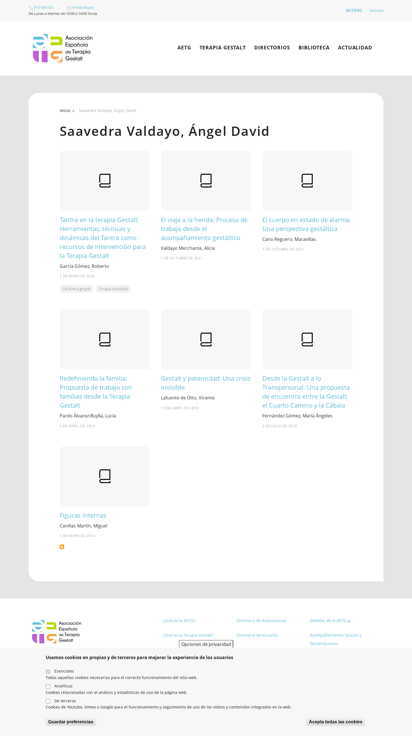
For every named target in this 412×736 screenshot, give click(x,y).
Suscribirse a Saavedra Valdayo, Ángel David (62, 547)
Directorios (272, 47)
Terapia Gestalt (223, 47)
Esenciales (64, 671)
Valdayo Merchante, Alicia (188, 248)
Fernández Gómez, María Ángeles (297, 416)
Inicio (65, 110)
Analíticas (63, 686)
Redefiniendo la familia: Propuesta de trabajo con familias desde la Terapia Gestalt (96, 391)
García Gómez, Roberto (84, 266)
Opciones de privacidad (206, 644)
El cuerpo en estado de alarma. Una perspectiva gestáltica (306, 224)
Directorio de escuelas (257, 635)
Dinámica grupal (76, 288)
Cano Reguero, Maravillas (289, 239)
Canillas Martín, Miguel (83, 526)
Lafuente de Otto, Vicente (187, 398)
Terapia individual (113, 288)
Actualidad (355, 47)
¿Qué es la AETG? (179, 620)
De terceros (65, 700)
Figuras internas (83, 515)
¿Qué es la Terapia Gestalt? (188, 635)
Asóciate (376, 10)
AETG (184, 47)
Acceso (354, 10)
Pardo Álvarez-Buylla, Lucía (88, 416)
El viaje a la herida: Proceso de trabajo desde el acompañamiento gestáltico (204, 228)
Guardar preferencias (70, 721)
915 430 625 (43, 7)
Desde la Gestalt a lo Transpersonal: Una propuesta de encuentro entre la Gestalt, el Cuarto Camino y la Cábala (306, 391)
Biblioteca (314, 47)
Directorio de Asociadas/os (261, 620)
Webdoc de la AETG (328, 620)
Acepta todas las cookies (335, 721)
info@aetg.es (82, 7)
